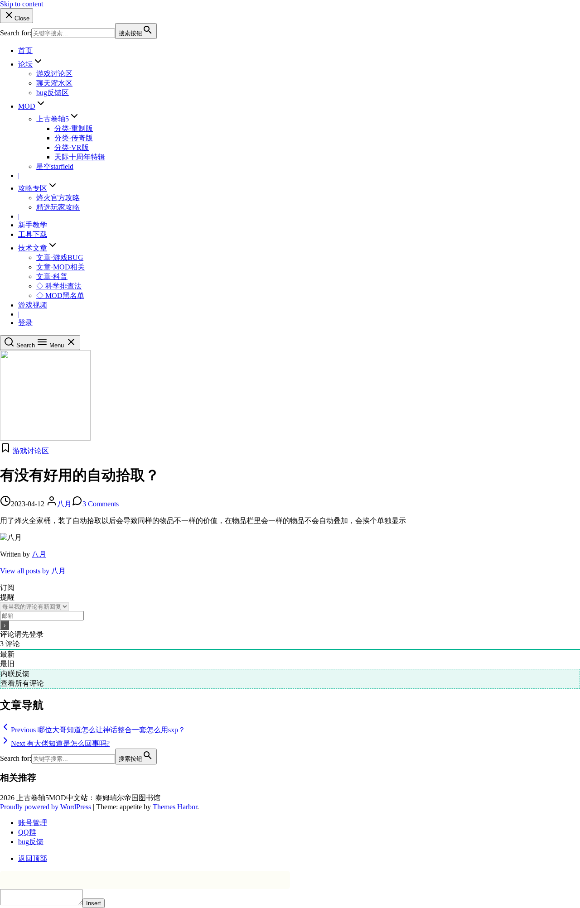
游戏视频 (32, 305)
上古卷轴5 (52, 119)
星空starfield (54, 166)
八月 (64, 504)
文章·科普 (52, 276)
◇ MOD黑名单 (60, 295)
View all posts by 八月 (33, 571)
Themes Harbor (175, 807)
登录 (25, 323)
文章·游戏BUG (59, 257)
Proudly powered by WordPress (45, 807)
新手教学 (32, 225)
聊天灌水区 (54, 83)
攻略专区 (32, 188)
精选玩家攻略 (58, 207)
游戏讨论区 (54, 73)
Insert (93, 903)
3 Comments (100, 504)
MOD (26, 106)
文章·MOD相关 (60, 267)
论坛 (25, 64)
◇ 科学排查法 (59, 286)
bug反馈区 (52, 92)
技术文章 (32, 248)
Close (21, 18)
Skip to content (21, 4)
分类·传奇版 (73, 138)
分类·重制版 (73, 128)
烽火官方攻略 (58, 198)
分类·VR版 (71, 147)
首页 (25, 50)
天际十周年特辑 (79, 157)
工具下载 (32, 234)
